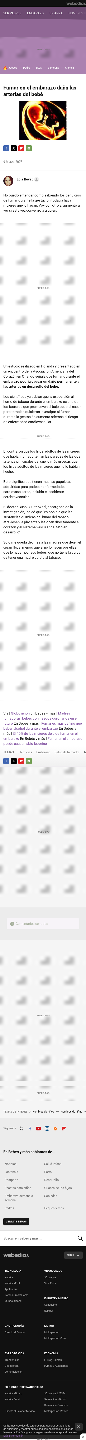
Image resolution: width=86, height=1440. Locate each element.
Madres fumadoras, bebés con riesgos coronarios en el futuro (40, 718)
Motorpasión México (56, 1411)
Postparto (11, 1180)
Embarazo (43, 752)
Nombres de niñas (72, 1111)
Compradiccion (13, 1371)
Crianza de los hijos (58, 1188)
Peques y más (54, 1208)
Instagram (47, 1128)
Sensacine (50, 1304)
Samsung (53, 67)
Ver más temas (16, 1221)
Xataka (9, 1277)
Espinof (48, 1310)
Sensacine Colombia (56, 1405)
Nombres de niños (44, 1111)
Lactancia (11, 1172)
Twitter (14, 148)
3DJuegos (50, 1277)
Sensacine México (55, 1399)
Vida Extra (50, 1283)
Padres (9, 1208)
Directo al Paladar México (20, 1411)
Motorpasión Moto (55, 1338)
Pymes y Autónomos (56, 1365)
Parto (48, 1172)
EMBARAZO (35, 13)
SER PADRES (12, 13)
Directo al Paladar (15, 1332)
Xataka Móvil (12, 1283)
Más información (13, 1435)
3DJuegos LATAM (54, 1393)
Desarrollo (51, 1180)
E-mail (29, 148)
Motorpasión (51, 1332)
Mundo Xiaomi (13, 1300)
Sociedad (50, 1196)
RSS (55, 1128)
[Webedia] (76, 3)
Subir (70, 1255)
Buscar (80, 1238)
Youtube (38, 1128)
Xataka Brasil (12, 1399)
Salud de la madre (66, 752)
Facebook (6, 148)
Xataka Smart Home (16, 1295)
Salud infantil (53, 1164)
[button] (27, 179)
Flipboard (21, 148)
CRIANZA (56, 13)
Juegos (12, 67)
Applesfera (11, 1289)
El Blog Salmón (53, 1359)
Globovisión (20, 713)
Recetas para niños (18, 1188)
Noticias (26, 752)
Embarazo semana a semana (19, 1198)
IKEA (39, 67)
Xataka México (13, 1393)
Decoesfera (12, 1365)
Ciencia (69, 67)
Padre (26, 67)
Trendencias (12, 1359)
